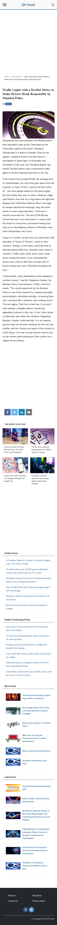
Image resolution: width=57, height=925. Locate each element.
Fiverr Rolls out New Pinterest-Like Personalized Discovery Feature (27, 628)
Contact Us (13, 901)
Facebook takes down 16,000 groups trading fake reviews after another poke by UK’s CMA (27, 571)
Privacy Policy (38, 901)
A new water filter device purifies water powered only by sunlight (28, 655)
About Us (12, 895)
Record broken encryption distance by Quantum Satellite (26, 607)
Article (8, 104)
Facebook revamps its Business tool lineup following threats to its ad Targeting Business (28, 580)
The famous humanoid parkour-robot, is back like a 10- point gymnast (28, 637)
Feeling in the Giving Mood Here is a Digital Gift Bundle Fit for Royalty (26, 646)
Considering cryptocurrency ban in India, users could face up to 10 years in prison (28, 673)
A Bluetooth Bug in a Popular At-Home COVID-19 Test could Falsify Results (27, 664)
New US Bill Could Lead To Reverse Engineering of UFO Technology (28, 589)
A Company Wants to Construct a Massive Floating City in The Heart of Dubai (28, 562)
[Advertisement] (28, 42)
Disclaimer (37, 895)
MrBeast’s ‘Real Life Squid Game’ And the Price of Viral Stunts (27, 598)
